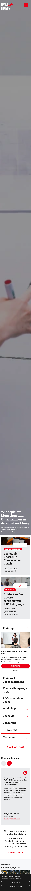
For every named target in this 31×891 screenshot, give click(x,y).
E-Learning (10, 730)
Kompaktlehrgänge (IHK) (15, 689)
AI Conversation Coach (13, 699)
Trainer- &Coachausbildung (13, 679)
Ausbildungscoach (11, 614)
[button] (9, 763)
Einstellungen (15, 882)
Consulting (9, 722)
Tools (6, 568)
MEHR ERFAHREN (15, 666)
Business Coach (10, 609)
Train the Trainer (10, 611)
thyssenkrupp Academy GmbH (12, 819)
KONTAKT (15, 670)
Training (8, 628)
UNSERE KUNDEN (15, 852)
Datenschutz (19, 878)
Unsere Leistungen (15, 747)
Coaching (9, 715)
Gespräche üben (10, 571)
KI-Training (13, 568)
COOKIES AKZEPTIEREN (15, 887)
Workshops (10, 708)
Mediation (9, 737)
